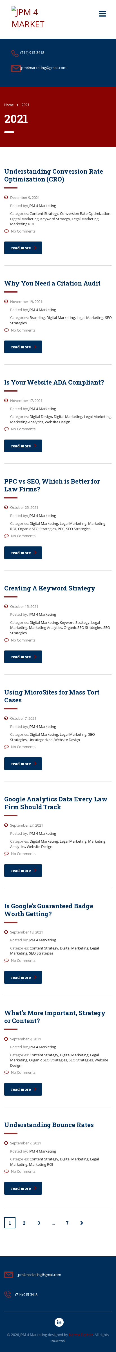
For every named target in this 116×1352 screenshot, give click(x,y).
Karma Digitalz (81, 1334)
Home (9, 104)
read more (21, 247)
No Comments (23, 231)
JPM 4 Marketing (33, 1334)
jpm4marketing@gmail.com (39, 1274)
